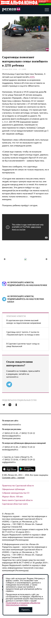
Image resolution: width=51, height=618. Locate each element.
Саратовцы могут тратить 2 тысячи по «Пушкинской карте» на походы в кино (22, 333)
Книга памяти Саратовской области (17, 500)
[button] (46, 259)
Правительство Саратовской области (18, 485)
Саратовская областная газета (15, 504)
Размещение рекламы (11, 438)
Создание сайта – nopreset (13, 477)
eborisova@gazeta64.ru (11, 435)
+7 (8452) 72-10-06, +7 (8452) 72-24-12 (18, 459)
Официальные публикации (13, 489)
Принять (25, 609)
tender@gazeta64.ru (10, 449)
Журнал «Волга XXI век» (12, 496)
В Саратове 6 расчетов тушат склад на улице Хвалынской (22, 345)
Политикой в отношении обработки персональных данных (23, 603)
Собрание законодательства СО (15, 493)
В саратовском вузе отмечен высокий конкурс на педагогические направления (23, 321)
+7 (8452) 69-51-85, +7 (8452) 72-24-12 (18, 433)
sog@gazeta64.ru (9, 462)
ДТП (32, 76)
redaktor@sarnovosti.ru (11, 424)
